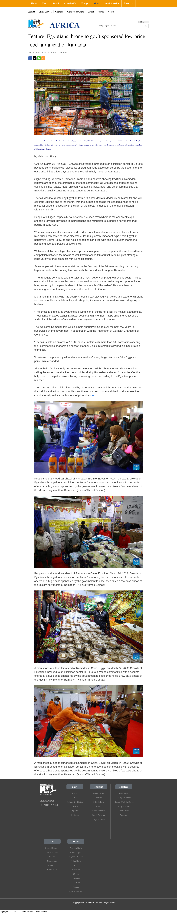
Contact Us (52, 869)
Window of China (75, 11)
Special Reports (52, 847)
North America (112, 3)
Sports (75, 810)
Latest (91, 11)
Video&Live (52, 852)
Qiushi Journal (75, 891)
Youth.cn (76, 869)
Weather (123, 814)
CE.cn (76, 873)
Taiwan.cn (75, 878)
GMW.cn (76, 882)
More (128, 3)
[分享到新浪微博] (43, 58)
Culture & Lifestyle (74, 801)
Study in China (123, 806)
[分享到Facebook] (30, 58)
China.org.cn (76, 852)
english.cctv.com (76, 856)
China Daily (76, 860)
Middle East (98, 801)
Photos (101, 11)
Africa (96, 3)
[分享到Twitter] (34, 58)
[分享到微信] (39, 58)
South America (98, 814)
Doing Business (124, 797)
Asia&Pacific (70, 3)
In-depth (75, 814)
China (45, 3)
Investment (123, 793)
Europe (84, 3)
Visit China (124, 810)
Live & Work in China (124, 801)
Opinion (59, 11)
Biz (74, 797)
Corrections (52, 860)
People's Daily (76, 847)
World (56, 3)
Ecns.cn (75, 886)
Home (34, 3)
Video (111, 11)
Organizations (99, 819)
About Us (52, 865)
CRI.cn (76, 865)
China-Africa (45, 11)
